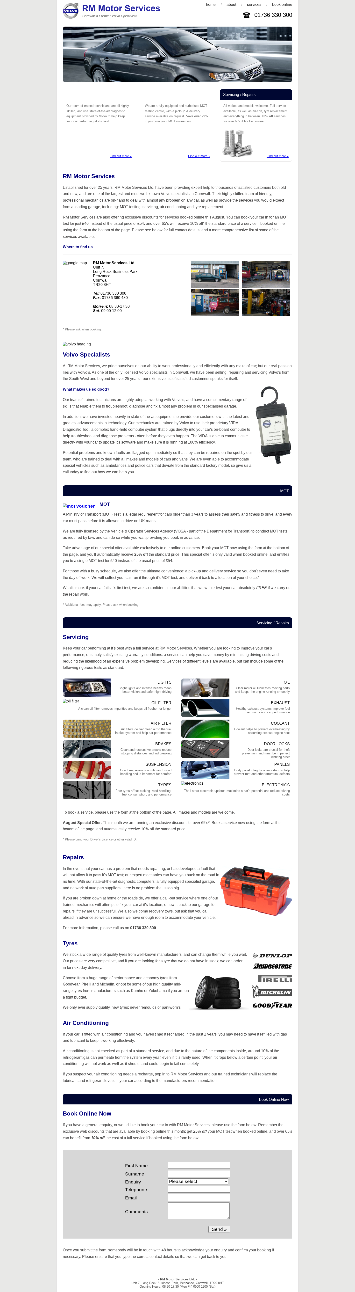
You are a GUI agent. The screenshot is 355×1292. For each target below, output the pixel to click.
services (254, 4)
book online (282, 4)
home (211, 4)
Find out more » (121, 156)
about (231, 4)
